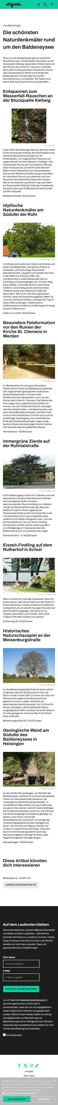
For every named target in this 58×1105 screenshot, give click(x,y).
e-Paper (29, 1071)
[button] (51, 4)
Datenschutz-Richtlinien (31, 1090)
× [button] (55, 1081)
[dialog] (29, 1091)
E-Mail (6, 971)
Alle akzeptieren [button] (17, 1099)
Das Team (29, 1075)
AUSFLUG (25, 878)
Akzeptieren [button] (43, 1099)
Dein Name (9, 957)
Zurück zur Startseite (21, 885)
